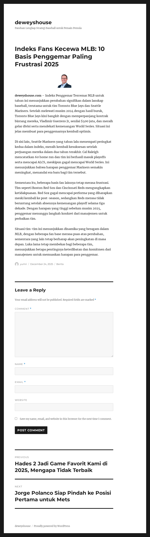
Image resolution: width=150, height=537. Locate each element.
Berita (60, 264)
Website (21, 399)
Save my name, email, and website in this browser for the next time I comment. (66, 418)
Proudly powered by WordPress (52, 526)
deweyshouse (33, 22)
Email (20, 382)
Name (20, 364)
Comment (23, 308)
